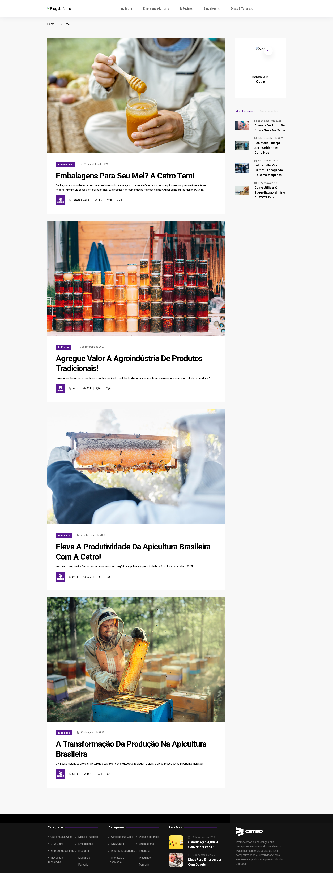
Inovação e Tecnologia (56, 860)
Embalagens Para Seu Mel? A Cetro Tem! (125, 175)
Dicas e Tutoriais (242, 8)
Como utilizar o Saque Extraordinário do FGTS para (269, 192)
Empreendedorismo (156, 8)
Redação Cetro (80, 200)
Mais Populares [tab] (245, 111)
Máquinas (186, 8)
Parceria (83, 864)
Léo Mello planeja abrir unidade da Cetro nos (267, 147)
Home (50, 24)
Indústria (126, 8)
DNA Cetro (56, 843)
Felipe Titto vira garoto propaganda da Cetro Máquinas (268, 170)
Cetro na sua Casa (61, 837)
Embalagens (212, 8)
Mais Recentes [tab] (269, 111)
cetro (75, 388)
